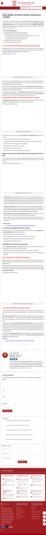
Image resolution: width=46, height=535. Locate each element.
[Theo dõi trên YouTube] (2, 530)
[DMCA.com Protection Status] (4, 532)
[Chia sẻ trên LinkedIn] (29, 345)
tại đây (30, 368)
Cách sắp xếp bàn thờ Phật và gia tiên (12, 40)
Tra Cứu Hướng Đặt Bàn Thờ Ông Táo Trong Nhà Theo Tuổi (19, 430)
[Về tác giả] (5, 355)
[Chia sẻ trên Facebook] (19, 345)
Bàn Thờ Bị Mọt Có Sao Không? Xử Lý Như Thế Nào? (17, 425)
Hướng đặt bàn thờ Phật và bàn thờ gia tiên (16, 39)
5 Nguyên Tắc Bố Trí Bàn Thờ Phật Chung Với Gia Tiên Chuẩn (21, 225)
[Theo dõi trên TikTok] (7, 527)
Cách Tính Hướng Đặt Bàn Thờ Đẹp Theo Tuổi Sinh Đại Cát (19, 434)
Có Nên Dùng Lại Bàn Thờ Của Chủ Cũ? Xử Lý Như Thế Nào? (19, 439)
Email (3, 396)
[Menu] (2, 3)
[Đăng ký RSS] (11, 527)
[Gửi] (43, 8)
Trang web (4, 403)
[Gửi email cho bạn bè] (24, 345)
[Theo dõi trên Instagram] (12, 359)
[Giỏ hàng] (37, 3)
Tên (3, 390)
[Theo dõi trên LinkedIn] (16, 359)
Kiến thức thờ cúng (6, 13)
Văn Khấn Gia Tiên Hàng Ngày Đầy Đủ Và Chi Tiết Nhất (18, 420)
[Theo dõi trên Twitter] (14, 359)
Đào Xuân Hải (14, 353)
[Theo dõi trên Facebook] (10, 359)
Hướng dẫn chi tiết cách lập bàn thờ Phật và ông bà (16, 34)
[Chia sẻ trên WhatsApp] (17, 345)
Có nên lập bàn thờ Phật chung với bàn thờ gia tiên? (16, 32)
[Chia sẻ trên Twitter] (22, 345)
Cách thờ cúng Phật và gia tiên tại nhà (13, 42)
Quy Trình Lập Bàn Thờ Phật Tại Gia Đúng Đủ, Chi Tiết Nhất (20, 340)
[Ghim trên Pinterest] (26, 345)
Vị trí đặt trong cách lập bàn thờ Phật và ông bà (17, 37)
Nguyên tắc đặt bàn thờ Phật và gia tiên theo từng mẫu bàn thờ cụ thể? (22, 35)
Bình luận (4, 379)
